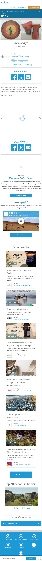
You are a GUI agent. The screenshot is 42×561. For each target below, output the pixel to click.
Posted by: (14, 54)
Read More (21, 235)
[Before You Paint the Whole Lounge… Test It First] (21, 368)
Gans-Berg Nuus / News (20, 426)
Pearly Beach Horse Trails (21, 320)
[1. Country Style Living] (22, 496)
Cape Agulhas (10, 11)
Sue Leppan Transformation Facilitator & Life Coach (23, 285)
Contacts (13, 7)
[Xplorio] (6, 3)
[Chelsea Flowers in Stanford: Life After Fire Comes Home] (21, 438)
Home (3, 11)
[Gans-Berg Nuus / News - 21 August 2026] (21, 403)
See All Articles (21, 475)
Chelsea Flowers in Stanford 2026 (23, 465)
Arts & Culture (16, 64)
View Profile (21, 195)
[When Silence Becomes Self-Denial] (21, 259)
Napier (17, 11)
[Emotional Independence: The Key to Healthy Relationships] (21, 331)
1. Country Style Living (22, 508)
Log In (24, 7)
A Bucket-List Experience (17, 309)
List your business (34, 7)
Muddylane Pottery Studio (20, 56)
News (13, 61)
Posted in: (13, 59)
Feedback (19, 7)
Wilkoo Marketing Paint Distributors (23, 391)
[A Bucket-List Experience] (21, 298)
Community (23, 61)
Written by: (21, 175)
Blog (21, 11)
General (3, 13)
